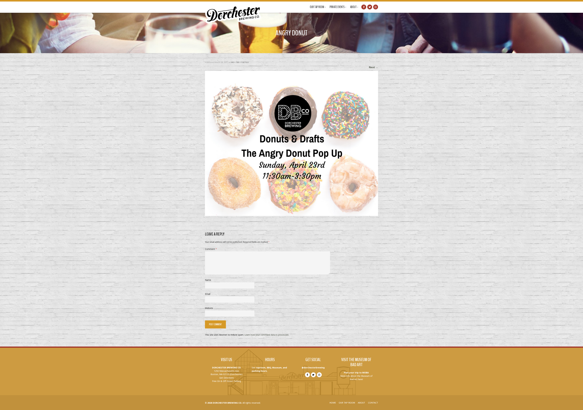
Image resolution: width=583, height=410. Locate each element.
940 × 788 (235, 62)
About (353, 7)
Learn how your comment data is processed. (266, 334)
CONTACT (373, 402)
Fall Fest (245, 62)
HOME (332, 402)
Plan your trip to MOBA (356, 372)
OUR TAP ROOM (347, 402)
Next (373, 67)
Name (208, 279)
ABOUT (361, 402)
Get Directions (226, 377)
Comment (211, 249)
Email (207, 293)
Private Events (337, 7)
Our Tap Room (317, 7)
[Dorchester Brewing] (233, 12)
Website (209, 308)
